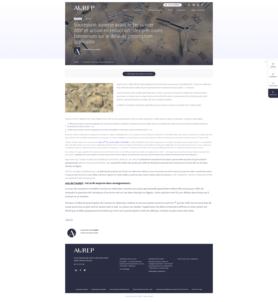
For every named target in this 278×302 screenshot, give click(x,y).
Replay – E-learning (198, 10)
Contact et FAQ (197, 289)
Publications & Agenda (155, 10)
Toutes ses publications (89, 233)
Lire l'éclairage (124, 269)
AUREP (125, 10)
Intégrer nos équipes (98, 289)
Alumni (170, 10)
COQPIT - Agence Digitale (145, 296)
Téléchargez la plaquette (157, 271)
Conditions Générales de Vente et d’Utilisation (172, 289)
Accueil (76, 62)
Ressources (181, 10)
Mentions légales (82, 289)
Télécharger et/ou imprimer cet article (140, 74)
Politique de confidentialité (119, 289)
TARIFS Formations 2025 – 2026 (142, 289)
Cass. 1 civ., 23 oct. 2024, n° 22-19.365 (113, 142)
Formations (138, 10)
